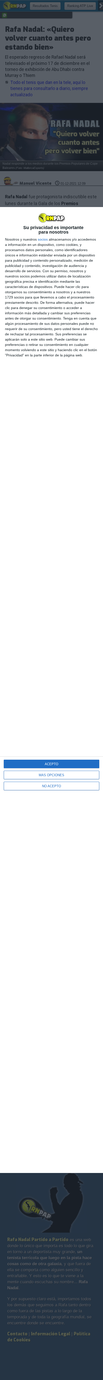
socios (43, 239)
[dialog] (51, 690)
